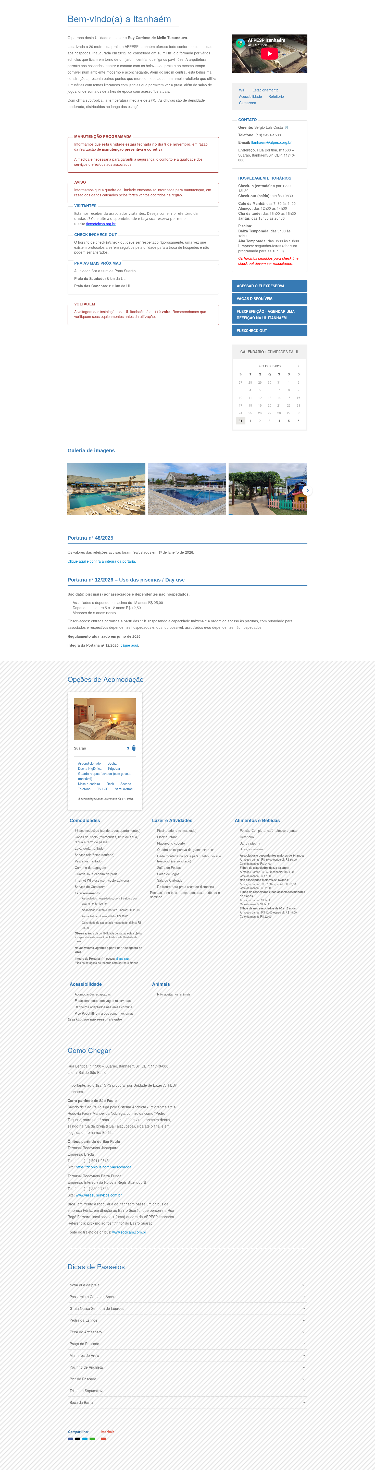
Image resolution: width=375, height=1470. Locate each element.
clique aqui (129, 645)
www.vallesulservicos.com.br (99, 1195)
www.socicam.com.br (129, 1232)
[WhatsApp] (92, 1439)
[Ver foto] (286, 127)
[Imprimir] (103, 1439)
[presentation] (67, 490)
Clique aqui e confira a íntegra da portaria (101, 561)
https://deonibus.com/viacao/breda (103, 1166)
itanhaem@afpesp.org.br (271, 142)
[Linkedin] (85, 1439)
